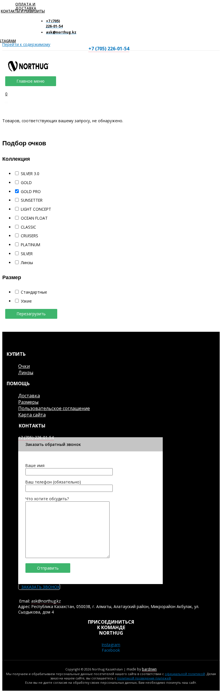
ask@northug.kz (46, 601)
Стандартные (34, 292)
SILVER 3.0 (30, 173)
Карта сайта (32, 415)
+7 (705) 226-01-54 (108, 48)
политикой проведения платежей (144, 678)
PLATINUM (30, 244)
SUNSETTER (31, 200)
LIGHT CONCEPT (36, 209)
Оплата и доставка (25, 6)
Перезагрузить (31, 313)
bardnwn (149, 669)
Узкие (26, 301)
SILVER (27, 253)
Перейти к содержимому (26, 44)
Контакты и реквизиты (23, 11)
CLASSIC (28, 227)
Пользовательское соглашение (54, 408)
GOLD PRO (31, 191)
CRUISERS (29, 235)
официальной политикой (185, 674)
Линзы (27, 262)
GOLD (26, 182)
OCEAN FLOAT (34, 218)
